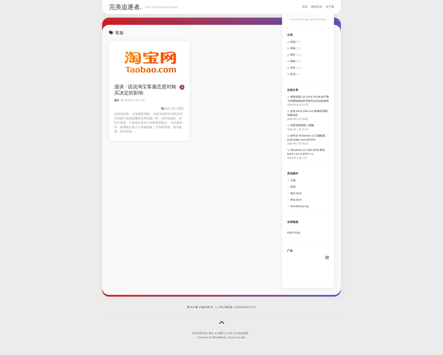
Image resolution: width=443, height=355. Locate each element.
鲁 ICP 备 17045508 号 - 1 (202, 307)
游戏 (293, 41)
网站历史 (316, 6)
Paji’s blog (293, 232)
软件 (293, 67)
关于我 (330, 6)
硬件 (293, 54)
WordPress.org (299, 206)
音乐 (293, 74)
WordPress (219, 337)
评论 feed (295, 199)
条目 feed (295, 193)
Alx (243, 337)
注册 (293, 180)
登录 (293, 186)
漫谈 (116, 100)
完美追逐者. (125, 7)
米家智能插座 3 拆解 (302, 125)
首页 (305, 6)
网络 (293, 61)
